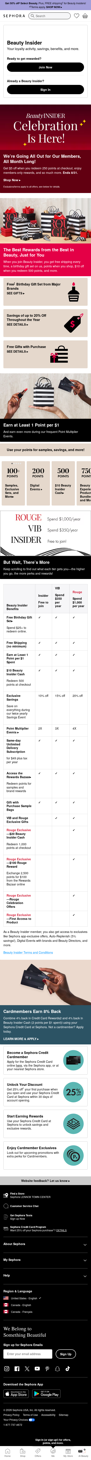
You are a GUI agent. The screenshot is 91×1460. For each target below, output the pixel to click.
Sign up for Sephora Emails (23, 1345)
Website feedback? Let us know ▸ (45, 1181)
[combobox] (49, 15)
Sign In (45, 89)
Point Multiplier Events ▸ (18, 730)
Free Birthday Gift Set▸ (19, 619)
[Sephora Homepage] (14, 16)
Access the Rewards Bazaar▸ (19, 775)
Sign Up (66, 1354)
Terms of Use (30, 1414)
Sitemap (63, 1414)
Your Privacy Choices (15, 1419)
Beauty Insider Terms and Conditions (28, 952)
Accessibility (48, 1414)
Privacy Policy (11, 1414)
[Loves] (76, 16)
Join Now (45, 67)
